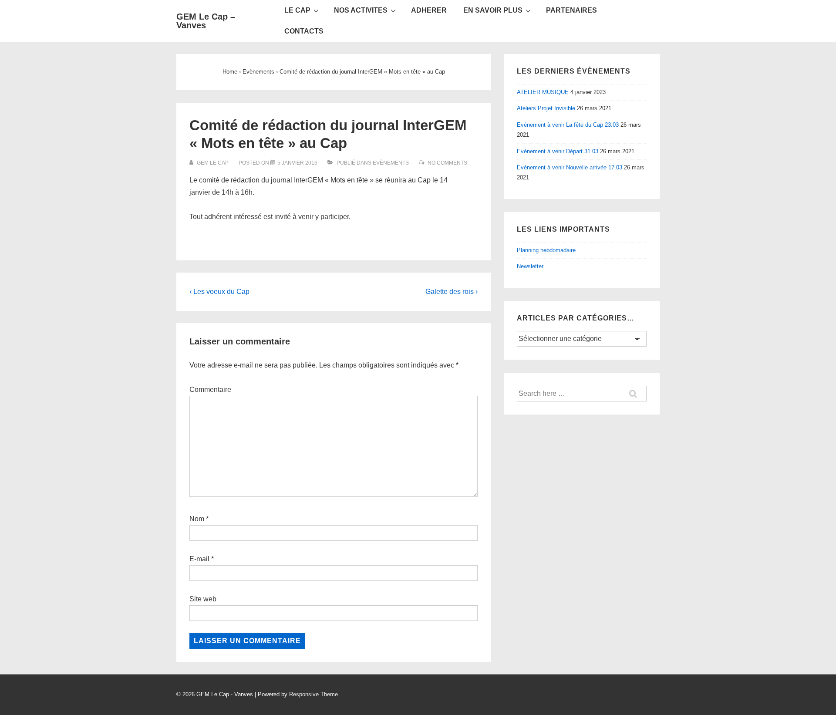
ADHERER (429, 10)
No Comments (447, 163)
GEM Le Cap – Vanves (205, 21)
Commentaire (210, 389)
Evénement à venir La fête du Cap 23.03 (568, 124)
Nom (196, 519)
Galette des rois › (451, 291)
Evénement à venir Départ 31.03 (557, 151)
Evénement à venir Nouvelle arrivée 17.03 (569, 167)
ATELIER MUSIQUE (543, 92)
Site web (202, 599)
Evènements (391, 163)
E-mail (199, 559)
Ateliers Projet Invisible (546, 108)
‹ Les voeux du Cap (219, 291)
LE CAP (297, 10)
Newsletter (530, 266)
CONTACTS (304, 31)
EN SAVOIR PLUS (492, 10)
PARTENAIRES (571, 10)
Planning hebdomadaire (546, 250)
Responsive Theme (313, 694)
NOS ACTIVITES (361, 10)
